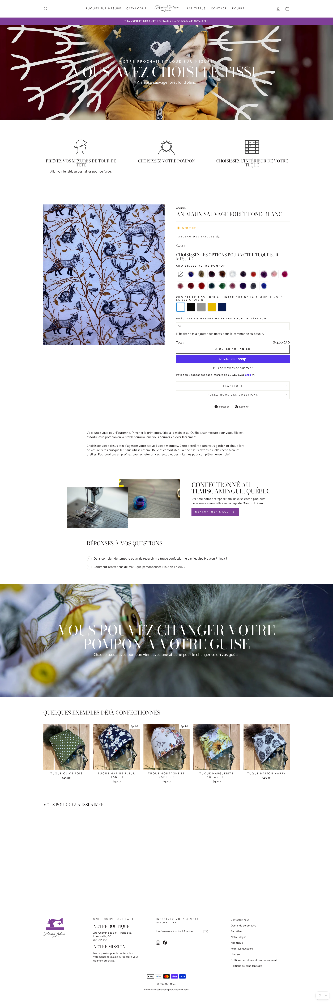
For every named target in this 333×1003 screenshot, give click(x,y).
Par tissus (196, 8)
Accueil (180, 208)
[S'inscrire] (205, 931)
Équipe (238, 8)
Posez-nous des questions (233, 395)
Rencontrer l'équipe (215, 512)
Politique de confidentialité (246, 966)
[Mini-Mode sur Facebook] (165, 943)
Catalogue (136, 8)
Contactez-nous (240, 920)
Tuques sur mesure (103, 8)
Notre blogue (238, 937)
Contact (219, 8)
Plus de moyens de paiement (233, 368)
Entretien (236, 931)
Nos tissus (237, 943)
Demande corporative (243, 926)
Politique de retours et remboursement (254, 960)
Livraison (236, 954)
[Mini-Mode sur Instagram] (158, 943)
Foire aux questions (242, 949)
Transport (233, 386)
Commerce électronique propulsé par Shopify (166, 990)
